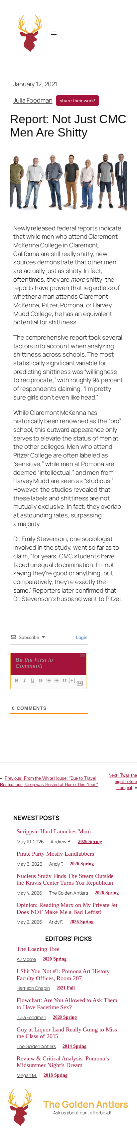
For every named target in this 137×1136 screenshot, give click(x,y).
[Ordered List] (48, 681)
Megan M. (27, 1075)
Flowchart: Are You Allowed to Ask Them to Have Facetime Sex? (67, 1003)
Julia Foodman (33, 100)
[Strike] (40, 681)
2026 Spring (90, 841)
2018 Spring (56, 1075)
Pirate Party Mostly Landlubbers (55, 853)
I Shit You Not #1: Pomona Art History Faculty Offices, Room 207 (63, 975)
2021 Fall (66, 988)
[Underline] (32, 681)
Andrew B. (61, 841)
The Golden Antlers (68, 893)
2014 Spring (74, 1046)
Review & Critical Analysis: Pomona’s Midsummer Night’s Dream (63, 1062)
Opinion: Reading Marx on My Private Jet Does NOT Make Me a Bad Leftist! (67, 908)
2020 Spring (55, 959)
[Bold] (16, 681)
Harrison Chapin (33, 988)
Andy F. (56, 864)
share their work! (77, 100)
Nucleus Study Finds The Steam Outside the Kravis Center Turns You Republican (65, 879)
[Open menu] (54, 33)
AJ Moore (26, 959)
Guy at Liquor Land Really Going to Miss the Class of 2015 (67, 1033)
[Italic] (24, 681)
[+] (72, 680)
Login (81, 637)
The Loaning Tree (38, 949)
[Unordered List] (56, 681)
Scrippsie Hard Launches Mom (54, 831)
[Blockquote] (64, 681)
